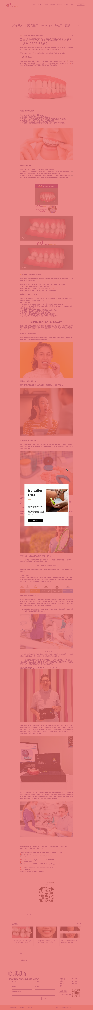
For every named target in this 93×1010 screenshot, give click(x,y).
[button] (67, 470)
